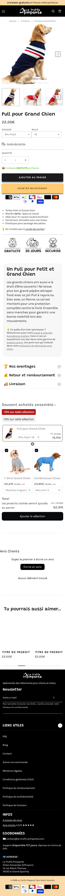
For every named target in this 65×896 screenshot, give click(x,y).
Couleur (6, 129)
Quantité (7, 153)
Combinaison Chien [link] (47, 478)
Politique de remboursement (19, 788)
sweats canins (15, 342)
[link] (9, 433)
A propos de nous (12, 820)
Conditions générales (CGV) (18, 779)
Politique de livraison (15, 805)
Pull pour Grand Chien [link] (31, 428)
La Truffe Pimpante (26, 880)
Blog (5, 745)
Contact (7, 753)
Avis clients (9, 825)
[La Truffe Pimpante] (31, 11)
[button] (7, 54)
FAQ (5, 736)
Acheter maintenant (32, 188)
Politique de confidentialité (18, 796)
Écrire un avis (32, 567)
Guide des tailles (16, 144)
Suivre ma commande (15, 762)
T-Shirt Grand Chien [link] (17, 478)
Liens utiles (13, 725)
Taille (35, 129)
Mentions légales (12, 770)
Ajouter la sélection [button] (32, 516)
